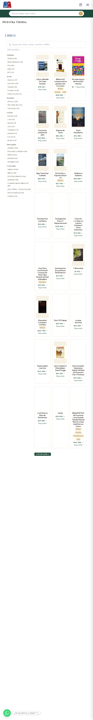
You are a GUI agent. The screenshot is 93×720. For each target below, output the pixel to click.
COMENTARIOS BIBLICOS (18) (18, 184)
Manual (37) (12, 80)
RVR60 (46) (12, 58)
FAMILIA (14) (12, 196)
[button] (7, 713)
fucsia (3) (11, 137)
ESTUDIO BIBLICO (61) (17, 176)
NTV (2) (11, 72)
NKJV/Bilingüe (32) (15, 62)
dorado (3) (12, 133)
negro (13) (12, 123)
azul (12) (11, 126)
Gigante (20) (13, 83)
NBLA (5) (11, 69)
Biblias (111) (12, 173)
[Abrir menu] (87, 4)
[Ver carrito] (80, 4)
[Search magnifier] (81, 13)
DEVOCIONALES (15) (16, 193)
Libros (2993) (13, 169)
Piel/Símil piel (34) (15, 105)
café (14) (11, 119)
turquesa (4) (13, 130)
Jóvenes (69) (13, 158)
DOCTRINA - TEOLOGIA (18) (19, 189)
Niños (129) (12, 155)
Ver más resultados (42, 454)
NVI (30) (11, 65)
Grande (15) (12, 87)
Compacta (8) (13, 90)
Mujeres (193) (13, 148)
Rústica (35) (13, 102)
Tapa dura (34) (13, 108)
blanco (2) (12, 140)
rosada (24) (12, 116)
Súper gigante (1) (15, 94)
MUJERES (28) (13, 180)
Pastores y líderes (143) (17, 151)
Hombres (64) (13, 162)
